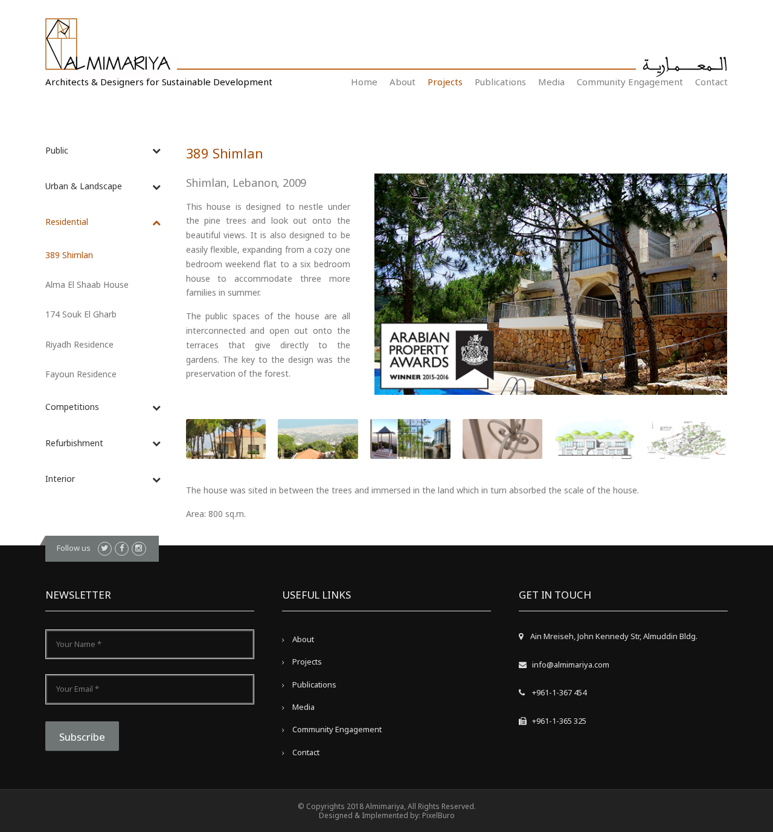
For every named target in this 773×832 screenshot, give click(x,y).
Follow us (74, 547)
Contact (711, 82)
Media (551, 82)
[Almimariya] (111, 47)
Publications (500, 82)
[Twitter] (105, 549)
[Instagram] (139, 549)
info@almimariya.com (570, 664)
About (402, 82)
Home (364, 82)
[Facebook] (122, 549)
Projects (445, 82)
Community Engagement (630, 82)
